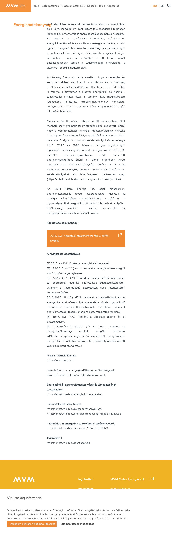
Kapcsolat (113, 7)
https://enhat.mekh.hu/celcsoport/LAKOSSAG (74, 409)
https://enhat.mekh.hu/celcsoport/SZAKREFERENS (77, 428)
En (162, 6)
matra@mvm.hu (120, 488)
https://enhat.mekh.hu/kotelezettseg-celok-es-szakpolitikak (84, 179)
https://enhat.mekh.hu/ (94, 102)
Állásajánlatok (69, 7)
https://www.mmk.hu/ (60, 360)
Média (101, 7)
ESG (83, 7)
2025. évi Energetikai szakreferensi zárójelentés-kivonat (80, 238)
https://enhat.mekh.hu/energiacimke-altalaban (74, 394)
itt (125, 518)
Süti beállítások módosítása (77, 524)
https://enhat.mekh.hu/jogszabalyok (68, 443)
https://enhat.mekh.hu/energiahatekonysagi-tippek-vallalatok (84, 414)
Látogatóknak (50, 7)
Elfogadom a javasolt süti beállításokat (31, 524)
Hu (155, 6)
